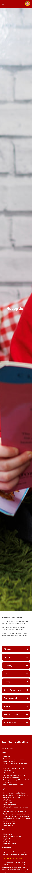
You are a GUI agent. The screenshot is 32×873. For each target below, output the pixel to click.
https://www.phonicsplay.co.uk (12, 858)
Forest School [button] (10, 698)
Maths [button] (7, 657)
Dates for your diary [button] (13, 690)
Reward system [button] (11, 714)
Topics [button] (7, 706)
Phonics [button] (7, 649)
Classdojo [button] (8, 665)
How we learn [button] (10, 722)
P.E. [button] (5, 673)
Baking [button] (7, 682)
